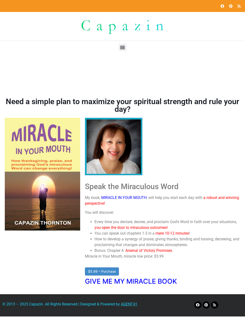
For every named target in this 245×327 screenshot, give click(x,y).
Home (97, 77)
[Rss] (239, 6)
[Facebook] (222, 6)
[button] (123, 47)
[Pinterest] (230, 6)
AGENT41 (129, 304)
